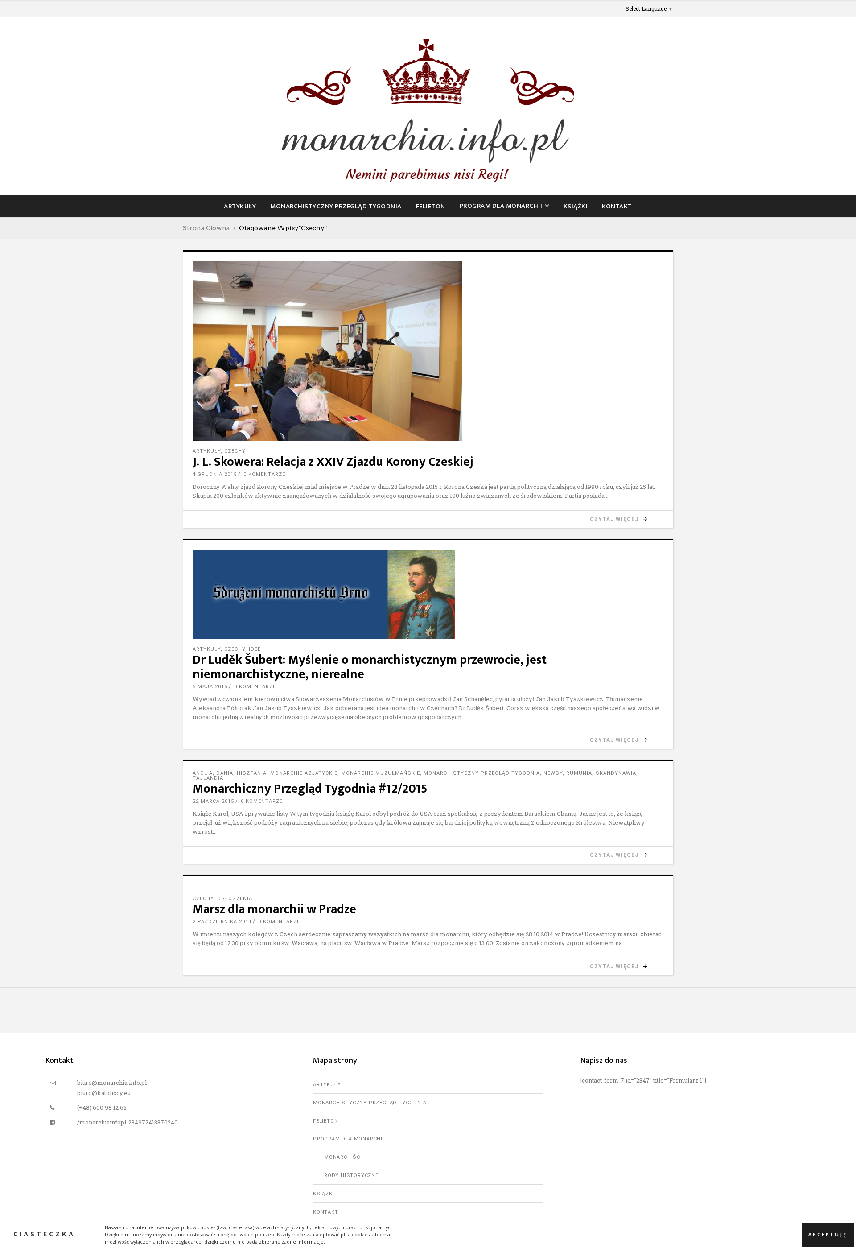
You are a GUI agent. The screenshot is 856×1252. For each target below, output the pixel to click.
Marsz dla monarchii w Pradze (274, 909)
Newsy (553, 773)
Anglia (203, 773)
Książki (323, 1194)
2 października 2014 (222, 922)
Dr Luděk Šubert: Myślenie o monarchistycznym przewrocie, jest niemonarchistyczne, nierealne (370, 667)
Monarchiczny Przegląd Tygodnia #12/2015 (310, 788)
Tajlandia (208, 778)
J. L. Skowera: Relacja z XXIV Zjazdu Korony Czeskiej (333, 461)
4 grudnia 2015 (215, 474)
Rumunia (579, 773)
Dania (224, 773)
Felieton (325, 1121)
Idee (255, 649)
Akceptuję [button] (827, 1234)
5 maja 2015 (210, 687)
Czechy (235, 451)
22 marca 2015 (213, 801)
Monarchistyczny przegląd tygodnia (482, 773)
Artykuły (207, 451)
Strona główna (206, 227)
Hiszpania (252, 773)
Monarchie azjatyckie (303, 773)
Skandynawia (616, 773)
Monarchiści (343, 1157)
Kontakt (325, 1212)
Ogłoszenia (234, 898)
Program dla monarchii (348, 1139)
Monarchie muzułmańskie (380, 773)
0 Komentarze (264, 474)
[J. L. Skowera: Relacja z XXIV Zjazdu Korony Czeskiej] (428, 351)
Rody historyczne (351, 1175)
